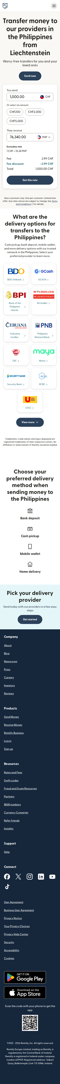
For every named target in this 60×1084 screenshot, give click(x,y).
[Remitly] (5, 6)
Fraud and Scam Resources (20, 788)
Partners (9, 796)
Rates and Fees (13, 772)
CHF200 (15, 112)
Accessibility (11, 950)
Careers (9, 677)
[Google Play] (25, 977)
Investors (9, 685)
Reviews (9, 693)
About (8, 645)
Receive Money (13, 725)
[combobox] (46, 137)
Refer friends (12, 820)
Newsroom (10, 661)
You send (12, 90)
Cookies (9, 958)
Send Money (11, 717)
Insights (8, 828)
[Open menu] (54, 6)
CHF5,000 (16, 121)
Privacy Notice (13, 918)
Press (7, 669)
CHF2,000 (34, 112)
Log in (7, 741)
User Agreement (13, 902)
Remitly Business (14, 733)
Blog (7, 653)
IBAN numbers (12, 804)
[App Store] (25, 992)
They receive (14, 130)
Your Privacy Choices (17, 926)
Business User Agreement (19, 910)
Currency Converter (16, 812)
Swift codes (11, 780)
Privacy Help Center (16, 934)
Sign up (8, 749)
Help (7, 852)
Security (9, 942)
